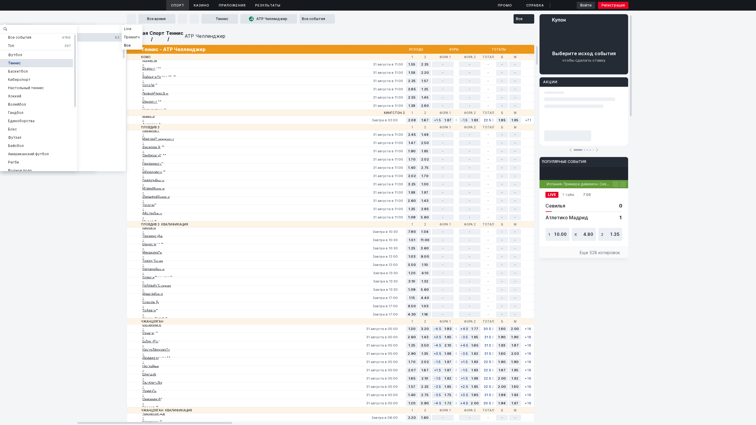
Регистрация (613, 5)
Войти (586, 5)
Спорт (177, 5)
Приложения (232, 5)
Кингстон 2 (394, 113)
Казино (201, 5)
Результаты (268, 5)
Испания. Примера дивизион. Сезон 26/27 (580, 184)
